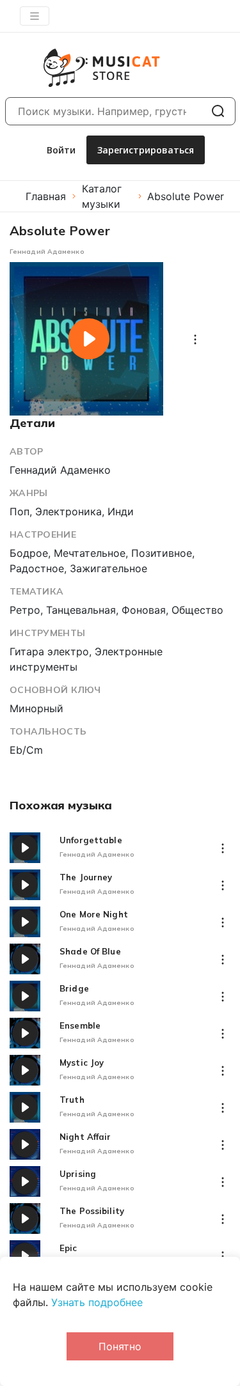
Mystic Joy (82, 1063)
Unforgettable (91, 840)
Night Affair (85, 1137)
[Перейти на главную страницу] (86, 68)
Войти (61, 150)
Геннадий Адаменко (47, 251)
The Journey (86, 877)
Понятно (120, 1346)
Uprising (78, 1174)
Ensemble (80, 1026)
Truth (72, 1100)
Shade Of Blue (90, 951)
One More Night (94, 914)
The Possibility (92, 1211)
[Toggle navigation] (34, 16)
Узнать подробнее (97, 1302)
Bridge (74, 988)
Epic (68, 1248)
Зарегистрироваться (145, 150)
